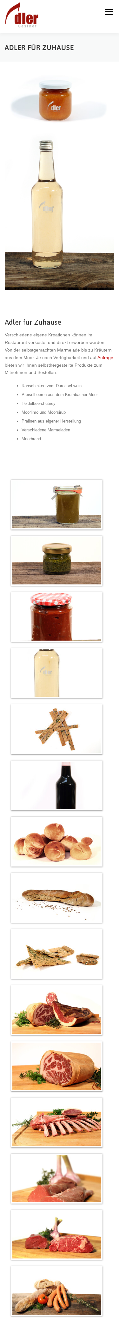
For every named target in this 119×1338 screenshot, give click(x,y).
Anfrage (105, 357)
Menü (108, 12)
